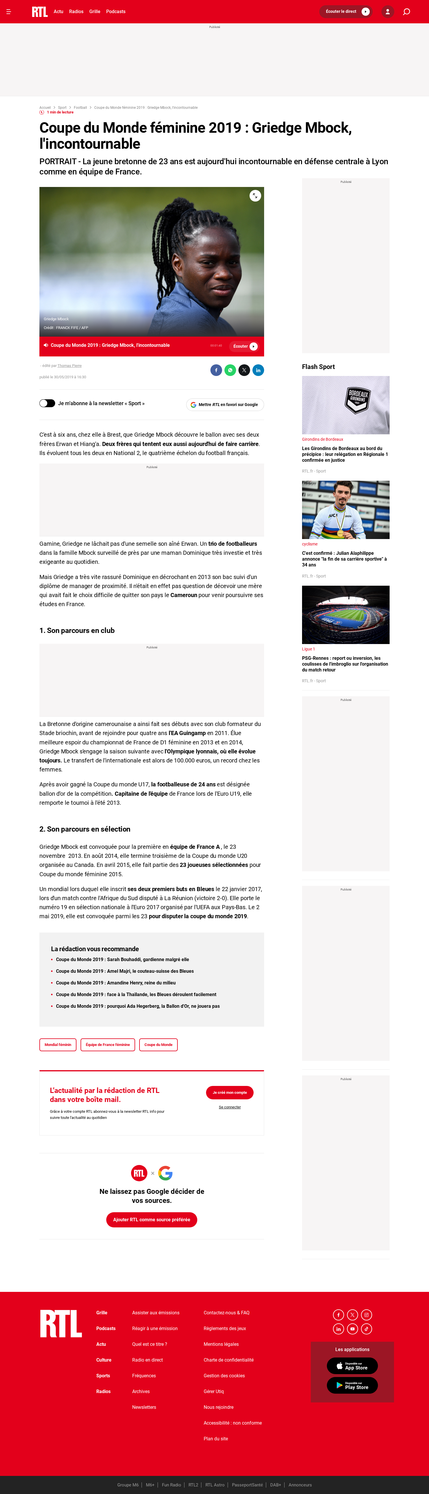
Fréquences (144, 1375)
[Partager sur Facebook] (216, 370)
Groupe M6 (128, 1485)
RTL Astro (215, 1485)
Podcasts (115, 11)
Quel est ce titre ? (149, 1344)
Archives (141, 1391)
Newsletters (144, 1407)
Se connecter (230, 1107)
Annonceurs (300, 1485)
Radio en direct (147, 1360)
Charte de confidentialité (229, 1360)
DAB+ (275, 1485)
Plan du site (216, 1438)
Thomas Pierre (69, 365)
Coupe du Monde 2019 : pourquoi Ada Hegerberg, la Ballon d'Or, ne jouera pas (138, 1006)
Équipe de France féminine (108, 1044)
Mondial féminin (58, 1044)
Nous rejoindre (218, 1407)
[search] (406, 11)
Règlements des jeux (225, 1328)
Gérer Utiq (214, 1391)
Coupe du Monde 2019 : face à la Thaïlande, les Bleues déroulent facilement (136, 994)
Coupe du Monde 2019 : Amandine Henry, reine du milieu (116, 983)
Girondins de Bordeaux (322, 439)
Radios (76, 11)
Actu (58, 11)
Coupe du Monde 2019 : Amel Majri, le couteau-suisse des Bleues (125, 971)
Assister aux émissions (155, 1312)
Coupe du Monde (158, 1044)
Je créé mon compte (230, 1092)
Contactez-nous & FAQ (227, 1312)
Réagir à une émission (155, 1328)
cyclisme (310, 544)
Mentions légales (221, 1344)
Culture (103, 1360)
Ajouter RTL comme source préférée (151, 1219)
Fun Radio (171, 1485)
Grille (94, 11)
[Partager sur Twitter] (244, 370)
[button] (346, 11)
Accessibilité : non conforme (233, 1423)
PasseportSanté (247, 1485)
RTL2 (193, 1485)
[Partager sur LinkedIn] (258, 370)
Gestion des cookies (224, 1375)
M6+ (150, 1485)
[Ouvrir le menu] (9, 11)
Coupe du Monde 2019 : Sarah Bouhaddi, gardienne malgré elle (122, 959)
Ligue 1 (308, 649)
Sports (103, 1375)
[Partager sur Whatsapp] (230, 370)
